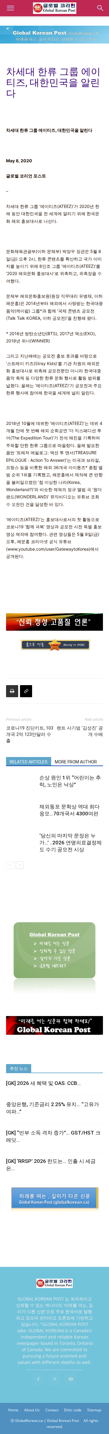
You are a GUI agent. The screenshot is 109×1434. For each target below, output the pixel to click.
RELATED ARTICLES (29, 761)
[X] (54, 1379)
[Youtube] (71, 1379)
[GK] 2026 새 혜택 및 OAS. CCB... (43, 1083)
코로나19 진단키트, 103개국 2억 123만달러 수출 (29, 734)
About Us (32, 1410)
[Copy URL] (26, 691)
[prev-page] (10, 865)
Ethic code (72, 1410)
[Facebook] (38, 1379)
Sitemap (94, 1410)
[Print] (12, 691)
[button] (10, 8)
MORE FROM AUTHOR (76, 761)
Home (13, 1410)
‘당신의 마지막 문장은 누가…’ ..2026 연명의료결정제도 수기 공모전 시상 (70, 843)
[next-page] (19, 865)
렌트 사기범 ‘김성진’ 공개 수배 (80, 731)
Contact (51, 1410)
